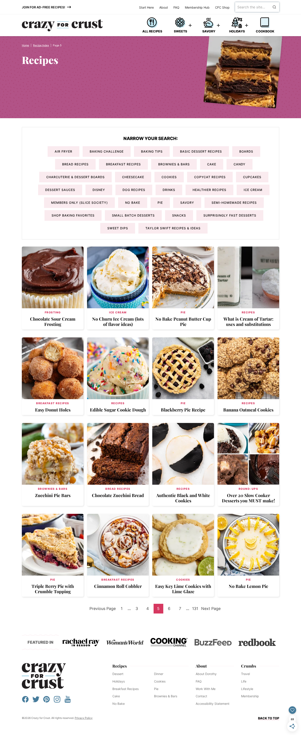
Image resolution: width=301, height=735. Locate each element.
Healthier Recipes (209, 190)
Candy (239, 164)
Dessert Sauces (60, 190)
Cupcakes (252, 177)
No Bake (132, 202)
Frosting (53, 312)
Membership (250, 696)
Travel (245, 674)
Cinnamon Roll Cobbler (118, 586)
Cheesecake (133, 177)
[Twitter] (35, 701)
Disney (99, 190)
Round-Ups (248, 488)
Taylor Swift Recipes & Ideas (173, 228)
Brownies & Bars (174, 164)
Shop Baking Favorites (73, 215)
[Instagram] (57, 701)
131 (196, 609)
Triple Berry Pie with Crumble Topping (53, 588)
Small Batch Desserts (133, 215)
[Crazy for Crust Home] (62, 25)
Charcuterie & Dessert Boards (75, 177)
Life (243, 681)
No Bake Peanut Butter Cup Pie (183, 321)
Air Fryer (63, 151)
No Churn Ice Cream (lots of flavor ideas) (118, 321)
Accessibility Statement (212, 703)
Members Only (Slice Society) (79, 202)
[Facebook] (25, 701)
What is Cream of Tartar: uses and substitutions (248, 321)
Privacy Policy (84, 718)
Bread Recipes (75, 164)
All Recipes (152, 31)
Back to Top (268, 718)
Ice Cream (253, 190)
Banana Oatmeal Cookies (248, 410)
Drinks (169, 190)
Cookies (169, 177)
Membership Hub (197, 7)
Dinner (158, 674)
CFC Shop (222, 7)
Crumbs (248, 666)
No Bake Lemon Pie (248, 586)
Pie (160, 202)
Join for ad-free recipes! (43, 7)
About (163, 7)
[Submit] (274, 7)
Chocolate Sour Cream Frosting (52, 321)
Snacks (179, 215)
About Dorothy (206, 674)
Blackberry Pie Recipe (183, 410)
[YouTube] (67, 701)
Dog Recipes (134, 190)
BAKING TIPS (152, 151)
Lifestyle (247, 689)
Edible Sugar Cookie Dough (118, 410)
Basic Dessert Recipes (201, 151)
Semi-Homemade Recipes (234, 202)
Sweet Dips (117, 228)
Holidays (237, 31)
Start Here (146, 7)
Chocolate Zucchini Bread (118, 495)
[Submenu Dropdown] (190, 25)
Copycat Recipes (210, 177)
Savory (208, 31)
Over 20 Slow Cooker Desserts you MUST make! (248, 497)
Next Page (211, 609)
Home (25, 45)
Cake (211, 164)
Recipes (248, 312)
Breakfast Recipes (123, 164)
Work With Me (206, 689)
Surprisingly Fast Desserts (229, 215)
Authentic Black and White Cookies (183, 497)
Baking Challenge (107, 151)
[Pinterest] (46, 701)
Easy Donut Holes (53, 410)
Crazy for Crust (44, 676)
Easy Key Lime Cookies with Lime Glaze (183, 588)
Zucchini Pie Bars (53, 495)
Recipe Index (41, 45)
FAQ (176, 7)
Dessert (117, 674)
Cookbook (265, 31)
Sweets (180, 31)
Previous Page (102, 609)
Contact (201, 696)
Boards (246, 151)
